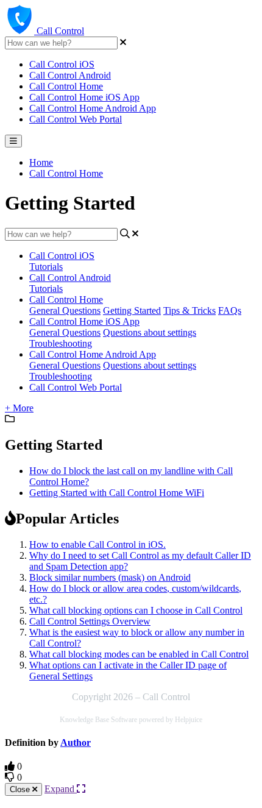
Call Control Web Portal (75, 119)
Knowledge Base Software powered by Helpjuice (131, 719)
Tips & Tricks (189, 310)
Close (21, 789)
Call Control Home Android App (92, 108)
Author (75, 742)
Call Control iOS (61, 64)
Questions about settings (149, 332)
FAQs (229, 310)
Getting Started (132, 310)
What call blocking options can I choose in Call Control (136, 610)
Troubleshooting (60, 343)
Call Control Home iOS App (84, 97)
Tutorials (46, 266)
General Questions (65, 310)
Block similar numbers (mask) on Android (110, 577)
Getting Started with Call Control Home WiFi (116, 492)
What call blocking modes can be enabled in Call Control (139, 654)
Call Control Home (66, 86)
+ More (19, 408)
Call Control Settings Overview (89, 621)
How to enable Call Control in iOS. (97, 544)
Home (41, 162)
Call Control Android (70, 75)
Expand (60, 789)
